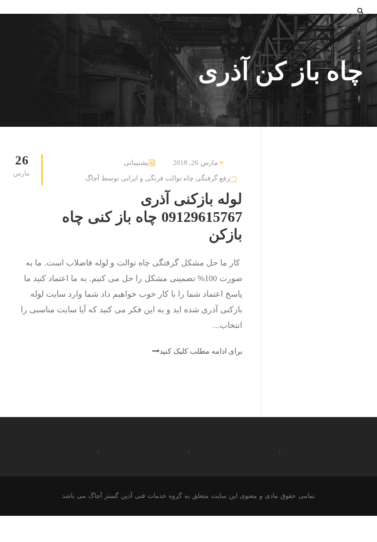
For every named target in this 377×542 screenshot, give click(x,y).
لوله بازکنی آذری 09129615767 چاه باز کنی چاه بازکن (152, 217)
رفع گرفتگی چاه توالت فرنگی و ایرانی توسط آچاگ (157, 178)
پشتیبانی (136, 162)
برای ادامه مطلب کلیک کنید (201, 351)
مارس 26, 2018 (195, 162)
